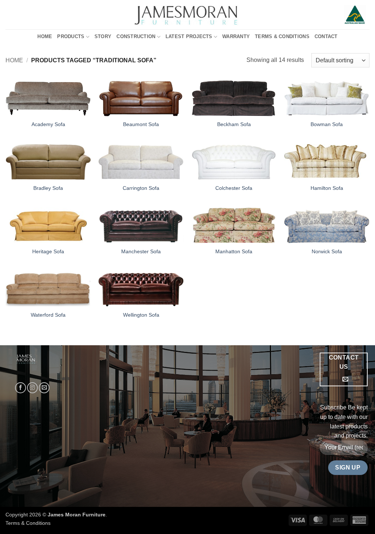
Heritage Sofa (48, 251)
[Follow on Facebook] (20, 387)
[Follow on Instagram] (32, 387)
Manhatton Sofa (233, 251)
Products (70, 36)
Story (102, 36)
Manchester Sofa (141, 251)
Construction (135, 36)
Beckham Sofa (234, 124)
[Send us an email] (44, 387)
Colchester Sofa (233, 188)
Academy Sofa (48, 124)
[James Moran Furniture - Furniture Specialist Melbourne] (188, 14)
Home (44, 36)
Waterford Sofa (48, 315)
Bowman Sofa (327, 124)
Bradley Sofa (48, 188)
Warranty (236, 36)
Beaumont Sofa (141, 124)
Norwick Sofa (327, 251)
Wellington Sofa (141, 315)
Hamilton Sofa (327, 188)
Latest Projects (189, 36)
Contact (326, 36)
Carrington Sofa (141, 188)
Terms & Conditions (282, 36)
